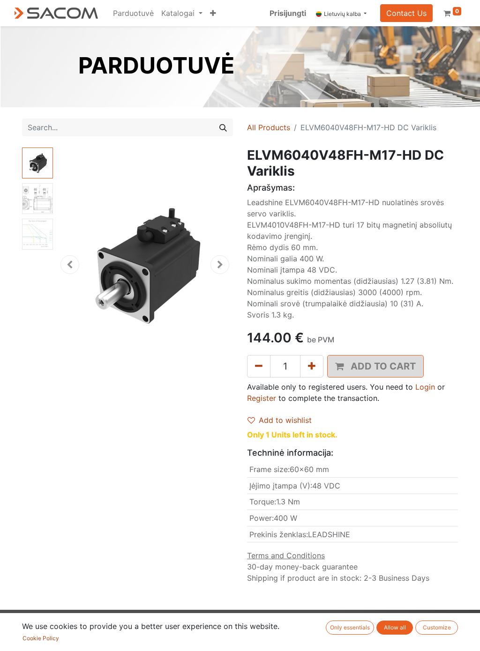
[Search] (223, 127)
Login (425, 387)
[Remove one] (258, 366)
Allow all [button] (395, 627)
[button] (213, 13)
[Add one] (311, 366)
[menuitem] (133, 13)
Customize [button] (437, 627)
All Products (268, 127)
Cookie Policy (40, 638)
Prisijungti (288, 13)
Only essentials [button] (350, 627)
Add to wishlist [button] (285, 420)
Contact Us (406, 13)
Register (261, 398)
